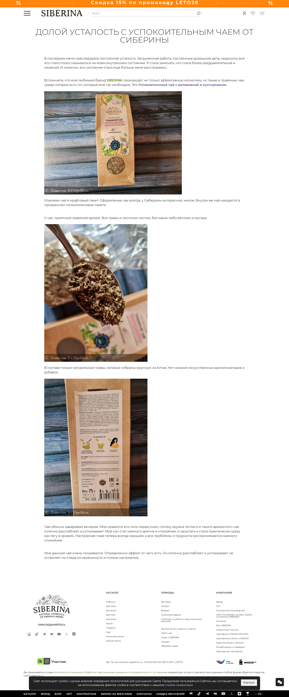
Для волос (111, 610)
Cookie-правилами (179, 685)
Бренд (219, 602)
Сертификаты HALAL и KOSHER (232, 638)
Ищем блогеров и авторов (229, 643)
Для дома (111, 619)
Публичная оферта (171, 615)
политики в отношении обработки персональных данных (89, 672)
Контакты (221, 621)
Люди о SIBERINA (170, 637)
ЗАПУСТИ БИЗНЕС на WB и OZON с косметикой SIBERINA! (234, 616)
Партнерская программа (229, 651)
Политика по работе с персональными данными (181, 620)
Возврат (165, 610)
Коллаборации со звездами (230, 647)
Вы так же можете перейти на (144, 662)
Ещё (108, 632)
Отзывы (165, 642)
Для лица (111, 606)
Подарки (110, 628)
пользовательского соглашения (148, 672)
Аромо (109, 623)
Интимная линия (115, 636)
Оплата (165, 606)
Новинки (110, 602)
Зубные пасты (113, 641)
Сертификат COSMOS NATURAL (232, 634)
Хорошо (249, 682)
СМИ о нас (166, 633)
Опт (218, 606)
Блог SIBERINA (223, 625)
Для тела (110, 615)
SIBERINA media (169, 646)
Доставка (166, 602)
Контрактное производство (230, 610)
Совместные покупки (227, 630)
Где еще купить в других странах (178, 629)
